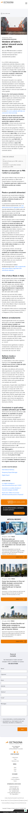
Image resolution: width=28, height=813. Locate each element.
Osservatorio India (15, 761)
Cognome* (3, 674)
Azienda (3, 686)
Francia (12, 800)
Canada (14, 798)
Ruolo (2, 680)
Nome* (2, 668)
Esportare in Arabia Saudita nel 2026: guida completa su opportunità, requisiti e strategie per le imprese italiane (13, 626)
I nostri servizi (15, 757)
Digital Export (5, 475)
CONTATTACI (17, 513)
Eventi (15, 769)
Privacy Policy (6, 812)
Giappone (22, 800)
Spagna (13, 803)
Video (15, 771)
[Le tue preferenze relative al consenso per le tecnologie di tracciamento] (25, 810)
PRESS (13, 536)
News (15, 767)
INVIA (22, 729)
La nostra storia (15, 777)
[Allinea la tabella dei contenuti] (14, 159)
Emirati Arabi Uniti (5, 800)
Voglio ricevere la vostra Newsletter (14, 719)
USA (21, 803)
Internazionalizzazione (9, 39)
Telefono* (3, 692)
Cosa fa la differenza (15, 779)
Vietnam (24, 803)
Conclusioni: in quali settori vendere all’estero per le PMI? (12, 165)
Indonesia (4, 803)
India (26, 800)
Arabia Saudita (8, 798)
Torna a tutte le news (6, 13)
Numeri (15, 781)
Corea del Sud (20, 798)
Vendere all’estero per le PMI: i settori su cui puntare (13, 162)
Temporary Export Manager (9, 472)
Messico (9, 803)
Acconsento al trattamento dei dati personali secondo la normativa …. (13, 722)
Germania (17, 800)
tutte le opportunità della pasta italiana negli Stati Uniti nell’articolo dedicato (13, 268)
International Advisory (8, 469)
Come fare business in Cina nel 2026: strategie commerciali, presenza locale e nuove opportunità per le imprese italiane (13, 585)
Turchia (17, 803)
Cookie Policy (12, 812)
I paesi (15, 759)
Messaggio (3, 703)
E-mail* (2, 697)
